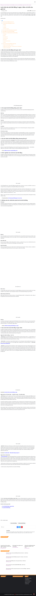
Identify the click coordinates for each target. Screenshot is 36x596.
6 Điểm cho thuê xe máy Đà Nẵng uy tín (10, 150)
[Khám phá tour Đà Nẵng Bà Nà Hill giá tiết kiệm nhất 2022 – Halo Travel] (30, 542)
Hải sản (5, 42)
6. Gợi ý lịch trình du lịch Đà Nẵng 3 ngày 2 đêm (9, 43)
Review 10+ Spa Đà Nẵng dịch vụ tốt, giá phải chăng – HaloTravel (16, 560)
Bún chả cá (5, 39)
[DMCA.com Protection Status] (18, 584)
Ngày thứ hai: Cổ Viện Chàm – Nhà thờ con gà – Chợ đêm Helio (13, 46)
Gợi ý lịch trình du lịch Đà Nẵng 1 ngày (10, 392)
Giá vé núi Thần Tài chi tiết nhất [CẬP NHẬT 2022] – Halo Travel (15, 564)
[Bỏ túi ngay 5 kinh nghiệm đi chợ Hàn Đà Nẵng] (18, 542)
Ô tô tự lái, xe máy (6, 28)
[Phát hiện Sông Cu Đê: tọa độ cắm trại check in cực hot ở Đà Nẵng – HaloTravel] (3, 569)
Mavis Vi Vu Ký (27, 582)
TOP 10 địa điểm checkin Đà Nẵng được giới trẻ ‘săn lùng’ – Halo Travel (17, 556)
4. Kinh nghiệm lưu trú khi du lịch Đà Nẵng (8, 31)
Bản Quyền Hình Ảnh (28, 578)
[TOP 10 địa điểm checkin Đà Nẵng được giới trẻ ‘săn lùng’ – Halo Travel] (3, 558)
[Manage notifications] (34, 594)
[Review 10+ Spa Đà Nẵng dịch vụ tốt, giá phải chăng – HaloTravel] (3, 562)
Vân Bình (8, 530)
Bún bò (4, 35)
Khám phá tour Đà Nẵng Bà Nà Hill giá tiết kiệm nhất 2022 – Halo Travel (30, 546)
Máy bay (5, 24)
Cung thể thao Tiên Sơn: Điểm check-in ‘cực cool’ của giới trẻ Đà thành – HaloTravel (6, 546)
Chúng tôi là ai (27, 579)
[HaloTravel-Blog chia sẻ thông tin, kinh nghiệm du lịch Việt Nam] (18, 2)
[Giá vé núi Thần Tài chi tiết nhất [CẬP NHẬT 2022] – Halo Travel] (3, 566)
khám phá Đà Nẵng (22, 523)
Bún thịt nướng (6, 38)
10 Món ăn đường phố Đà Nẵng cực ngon (11, 325)
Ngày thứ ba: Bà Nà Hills (7, 47)
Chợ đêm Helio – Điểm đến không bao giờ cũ (11, 452)
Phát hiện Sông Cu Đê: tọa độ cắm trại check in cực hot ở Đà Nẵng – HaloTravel (18, 568)
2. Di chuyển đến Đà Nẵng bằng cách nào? (8, 23)
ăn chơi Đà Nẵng (14, 523)
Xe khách (5, 27)
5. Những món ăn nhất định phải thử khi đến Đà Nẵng (9, 32)
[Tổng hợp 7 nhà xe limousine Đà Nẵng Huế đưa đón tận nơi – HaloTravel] (3, 554)
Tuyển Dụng (27, 583)
